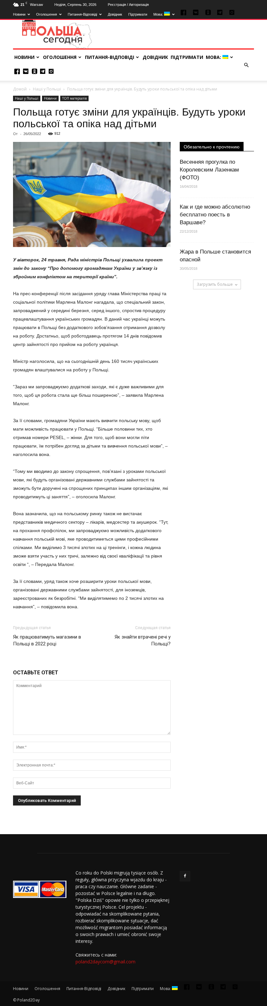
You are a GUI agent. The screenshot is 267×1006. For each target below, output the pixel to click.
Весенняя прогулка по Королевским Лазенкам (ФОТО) (209, 170)
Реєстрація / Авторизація (128, 5)
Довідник (115, 14)
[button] (246, 65)
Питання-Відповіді (82, 14)
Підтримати (137, 14)
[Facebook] (185, 876)
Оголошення (46, 14)
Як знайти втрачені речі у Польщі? (143, 640)
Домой (20, 89)
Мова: (158, 14)
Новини (19, 14)
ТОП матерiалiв (74, 98)
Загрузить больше (215, 284)
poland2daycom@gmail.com (105, 961)
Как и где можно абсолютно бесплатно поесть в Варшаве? (215, 215)
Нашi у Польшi (47, 89)
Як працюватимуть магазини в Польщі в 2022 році (47, 640)
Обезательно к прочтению (212, 146)
